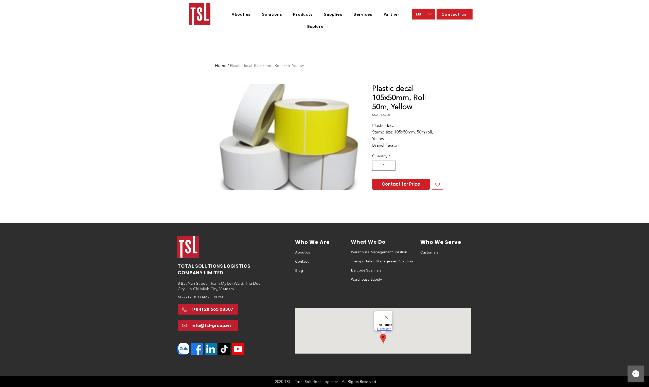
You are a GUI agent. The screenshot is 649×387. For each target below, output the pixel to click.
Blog (299, 270)
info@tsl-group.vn (211, 325)
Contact (302, 261)
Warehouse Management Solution (369, 252)
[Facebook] (197, 349)
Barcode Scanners (366, 270)
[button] (272, 14)
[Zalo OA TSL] (183, 349)
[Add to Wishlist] (437, 184)
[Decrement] (376, 165)
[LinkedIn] (211, 349)
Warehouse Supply (366, 279)
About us (302, 252)
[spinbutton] (384, 165)
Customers (429, 252)
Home (220, 65)
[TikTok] (224, 349)
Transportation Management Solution (369, 261)
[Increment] (391, 165)
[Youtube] (238, 349)
